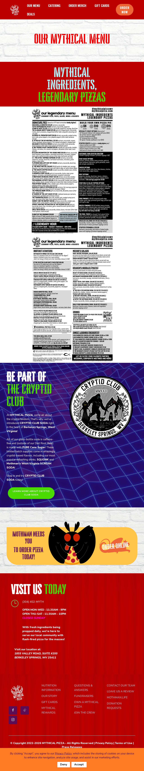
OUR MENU (33, 5)
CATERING (54, 5)
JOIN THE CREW (84, 713)
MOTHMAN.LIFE (117, 697)
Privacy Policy (63, 753)
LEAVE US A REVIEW (120, 691)
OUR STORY (49, 696)
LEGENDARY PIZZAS (72, 97)
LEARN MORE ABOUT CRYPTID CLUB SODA (31, 493)
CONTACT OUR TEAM (121, 685)
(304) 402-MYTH (33, 602)
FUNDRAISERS (83, 696)
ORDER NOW (124, 9)
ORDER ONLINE (115, 546)
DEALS (31, 14)
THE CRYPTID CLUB (29, 395)
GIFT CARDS (102, 5)
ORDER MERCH (77, 5)
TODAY (55, 589)
